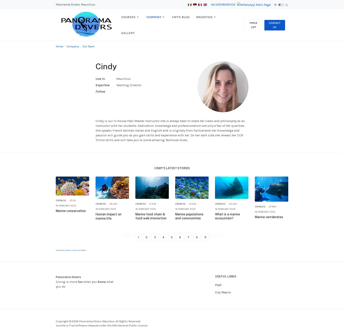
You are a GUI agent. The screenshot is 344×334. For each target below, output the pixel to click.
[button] (130, 17)
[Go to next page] (212, 234)
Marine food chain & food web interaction (150, 216)
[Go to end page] (219, 234)
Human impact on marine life (108, 216)
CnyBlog (61, 200)
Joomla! (61, 325)
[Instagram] (281, 317)
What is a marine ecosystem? (227, 216)
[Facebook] (276, 317)
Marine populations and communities (189, 216)
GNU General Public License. (130, 325)
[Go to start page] (124, 234)
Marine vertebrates (269, 217)
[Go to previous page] (131, 234)
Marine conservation (71, 211)
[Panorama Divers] (87, 25)
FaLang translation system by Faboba (71, 250)
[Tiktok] (286, 317)
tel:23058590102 (223, 4)
